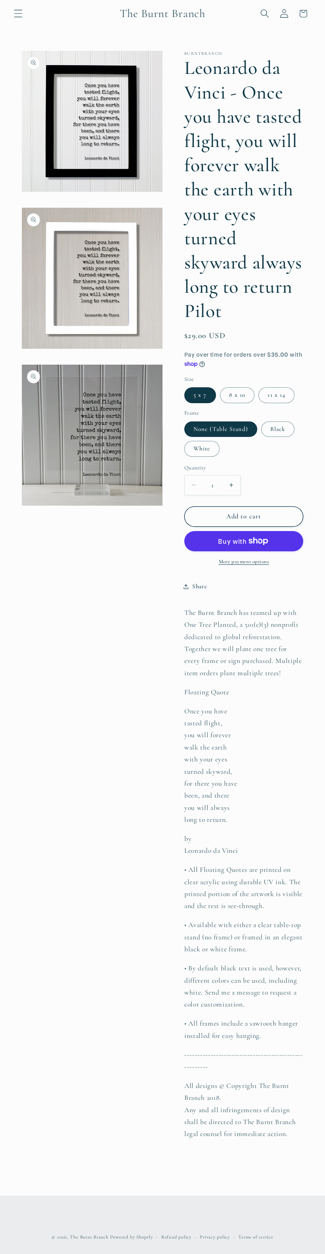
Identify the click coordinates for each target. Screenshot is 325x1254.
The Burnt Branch (89, 1237)
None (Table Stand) (220, 429)
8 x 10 (237, 394)
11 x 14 (276, 394)
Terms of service (255, 1237)
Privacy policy (215, 1237)
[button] (18, 13)
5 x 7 (200, 394)
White (201, 448)
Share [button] (199, 586)
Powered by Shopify (131, 1237)
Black (278, 429)
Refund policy (176, 1237)
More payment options (244, 561)
